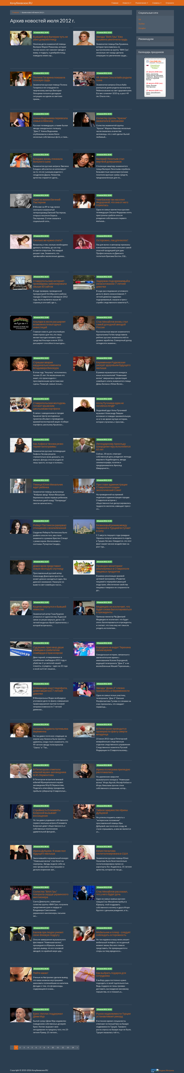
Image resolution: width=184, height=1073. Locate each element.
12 (63, 1047)
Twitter (141, 23)
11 (58, 1047)
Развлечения (141, 3)
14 (73, 1047)
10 (53, 1047)
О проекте (170, 3)
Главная (115, 3)
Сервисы (156, 3)
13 (68, 1047)
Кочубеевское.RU (21, 3)
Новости (126, 3)
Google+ (142, 28)
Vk (139, 19)
